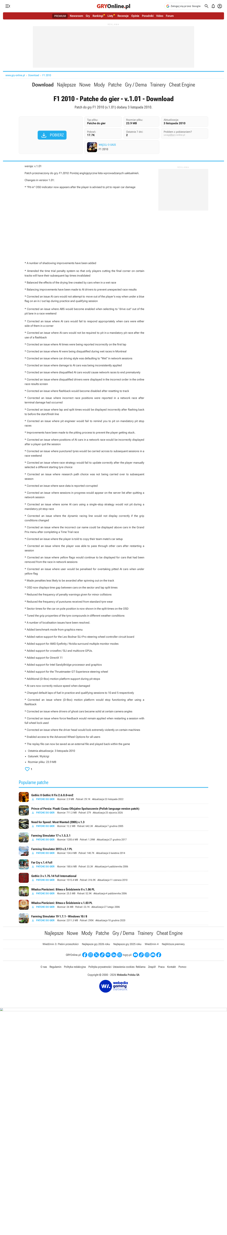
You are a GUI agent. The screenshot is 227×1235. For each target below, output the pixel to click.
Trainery (158, 84)
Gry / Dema (136, 84)
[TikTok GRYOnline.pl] (102, 954)
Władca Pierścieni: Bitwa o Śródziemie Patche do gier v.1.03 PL (113, 904)
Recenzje (123, 15)
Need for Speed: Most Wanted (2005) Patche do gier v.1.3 (113, 824)
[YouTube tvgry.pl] (135, 954)
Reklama (140, 966)
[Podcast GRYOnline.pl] (108, 954)
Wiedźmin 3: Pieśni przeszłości (61, 944)
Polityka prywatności (100, 966)
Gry (88, 15)
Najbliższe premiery (173, 944)
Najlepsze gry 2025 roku (127, 944)
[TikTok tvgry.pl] (141, 954)
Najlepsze (66, 84)
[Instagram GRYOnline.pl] (90, 954)
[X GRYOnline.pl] (96, 954)
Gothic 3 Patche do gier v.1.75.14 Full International (113, 877)
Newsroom (76, 15)
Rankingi (98, 15)
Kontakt (171, 966)
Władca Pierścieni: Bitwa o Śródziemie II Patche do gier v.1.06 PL (113, 891)
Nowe (85, 84)
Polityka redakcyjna (75, 966)
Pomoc (182, 966)
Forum (170, 15)
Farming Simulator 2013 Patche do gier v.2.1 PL (113, 851)
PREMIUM (60, 16)
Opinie (135, 15)
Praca (161, 966)
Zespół (152, 966)
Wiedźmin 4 (152, 944)
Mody (99, 84)
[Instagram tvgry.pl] (147, 954)
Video (159, 15)
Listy (110, 15)
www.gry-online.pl (15, 75)
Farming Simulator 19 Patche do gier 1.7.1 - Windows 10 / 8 (113, 918)
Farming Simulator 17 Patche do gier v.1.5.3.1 (113, 837)
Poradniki (148, 15)
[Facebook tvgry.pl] (158, 954)
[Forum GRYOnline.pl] (119, 954)
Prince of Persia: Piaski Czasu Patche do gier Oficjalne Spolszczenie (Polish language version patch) (113, 810)
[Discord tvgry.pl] (152, 954)
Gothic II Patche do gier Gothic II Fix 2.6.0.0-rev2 (113, 797)
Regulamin (55, 966)
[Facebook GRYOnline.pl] (84, 954)
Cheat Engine (182, 84)
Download (33, 75)
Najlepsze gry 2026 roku (96, 944)
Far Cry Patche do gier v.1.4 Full (113, 864)
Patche (115, 84)
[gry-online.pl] (113, 6)
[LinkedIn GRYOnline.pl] (113, 954)
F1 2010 (46, 75)
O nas (44, 966)
